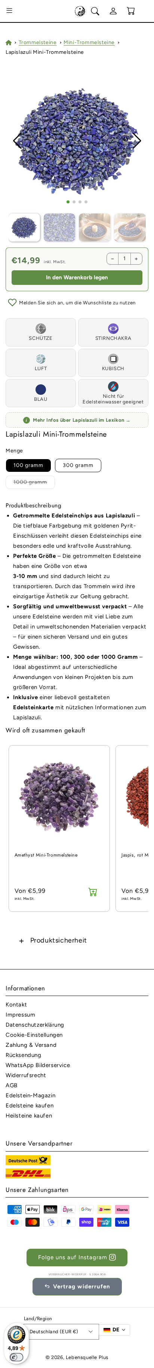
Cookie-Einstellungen (34, 1035)
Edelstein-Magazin (30, 1095)
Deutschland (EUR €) (54, 1331)
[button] (9, 11)
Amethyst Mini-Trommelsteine (46, 855)
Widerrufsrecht (26, 1075)
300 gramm (78, 465)
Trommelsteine (38, 42)
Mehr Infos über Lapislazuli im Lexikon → (78, 420)
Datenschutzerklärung (35, 1024)
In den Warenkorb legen (77, 277)
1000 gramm (30, 482)
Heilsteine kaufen (29, 1115)
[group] (77, 141)
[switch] (16, 1357)
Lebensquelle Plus (87, 1357)
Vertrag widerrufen (81, 1286)
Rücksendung (23, 1055)
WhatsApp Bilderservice (38, 1065)
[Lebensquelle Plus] (80, 11)
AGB (12, 1085)
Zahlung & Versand (31, 1045)
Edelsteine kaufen (29, 1105)
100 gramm (28, 465)
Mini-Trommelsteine (89, 42)
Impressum (20, 1014)
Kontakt (16, 1004)
